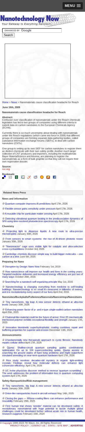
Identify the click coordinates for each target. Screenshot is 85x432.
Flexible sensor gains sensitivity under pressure (30, 208)
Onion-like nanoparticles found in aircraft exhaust (31, 393)
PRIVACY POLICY (19, 425)
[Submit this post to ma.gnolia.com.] (43, 178)
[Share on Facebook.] (55, 178)
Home (5, 102)
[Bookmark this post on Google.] (24, 178)
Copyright (7, 423)
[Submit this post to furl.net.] (49, 178)
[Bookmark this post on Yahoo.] (30, 178)
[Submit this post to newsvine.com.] (17, 178)
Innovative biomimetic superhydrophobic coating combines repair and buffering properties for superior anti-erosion (42, 328)
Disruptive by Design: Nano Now (22, 266)
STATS (51, 425)
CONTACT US (38, 425)
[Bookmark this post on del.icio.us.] (5, 178)
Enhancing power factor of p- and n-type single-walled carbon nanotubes (44, 309)
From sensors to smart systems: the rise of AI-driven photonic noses (44, 238)
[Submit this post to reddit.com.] (36, 178)
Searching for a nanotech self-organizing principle (31, 281)
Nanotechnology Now (38, 20)
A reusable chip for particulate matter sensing (28, 213)
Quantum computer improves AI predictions (28, 203)
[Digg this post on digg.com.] (11, 178)
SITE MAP (62, 425)
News (14, 102)
